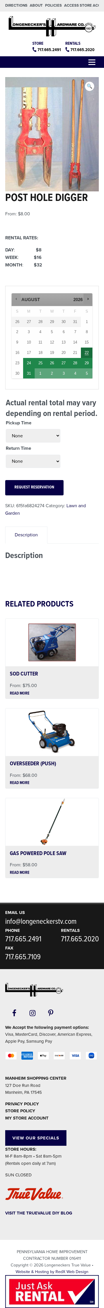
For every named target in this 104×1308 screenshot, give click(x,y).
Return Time (18, 448)
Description (26, 535)
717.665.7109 (23, 957)
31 (29, 373)
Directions (16, 5)
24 (29, 363)
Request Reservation (34, 487)
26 (52, 363)
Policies (53, 5)
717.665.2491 (49, 50)
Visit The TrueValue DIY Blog (38, 1213)
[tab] (26, 535)
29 (87, 363)
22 (87, 352)
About (36, 5)
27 (64, 363)
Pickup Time (18, 423)
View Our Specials (35, 1138)
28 (75, 363)
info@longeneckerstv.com (41, 922)
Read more (19, 694)
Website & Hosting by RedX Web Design (52, 1271)
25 (40, 363)
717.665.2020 (82, 50)
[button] (89, 86)
